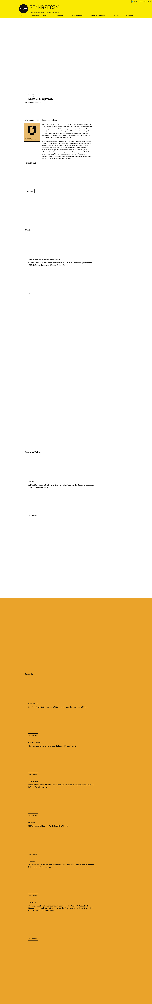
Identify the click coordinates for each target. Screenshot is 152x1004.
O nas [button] (21, 16)
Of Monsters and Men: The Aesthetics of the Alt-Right (48, 826)
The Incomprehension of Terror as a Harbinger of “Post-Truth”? (52, 746)
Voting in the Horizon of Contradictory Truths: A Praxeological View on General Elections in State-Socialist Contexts (61, 786)
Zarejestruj (142, 1)
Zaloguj (148, 1)
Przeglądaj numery (39, 16)
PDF (30, 293)
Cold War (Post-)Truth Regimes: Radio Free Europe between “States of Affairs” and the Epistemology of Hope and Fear (61, 866)
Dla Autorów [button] (58, 16)
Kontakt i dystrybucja (98, 16)
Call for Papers (77, 16)
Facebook (129, 16)
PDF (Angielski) (29, 191)
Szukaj (116, 16)
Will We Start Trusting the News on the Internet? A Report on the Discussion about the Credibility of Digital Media (61, 486)
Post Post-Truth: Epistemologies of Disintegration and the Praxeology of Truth (58, 707)
